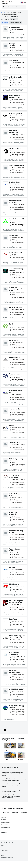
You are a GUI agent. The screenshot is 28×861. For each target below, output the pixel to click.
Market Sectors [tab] (15, 812)
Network (5, 3)
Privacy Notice (4, 848)
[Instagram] (9, 842)
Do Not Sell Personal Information (7, 852)
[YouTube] (12, 842)
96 (20, 730)
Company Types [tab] (5, 812)
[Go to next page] (23, 730)
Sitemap (2, 855)
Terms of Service (4, 850)
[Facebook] (4, 842)
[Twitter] (6, 842)
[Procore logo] (7, 1)
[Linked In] (1, 842)
